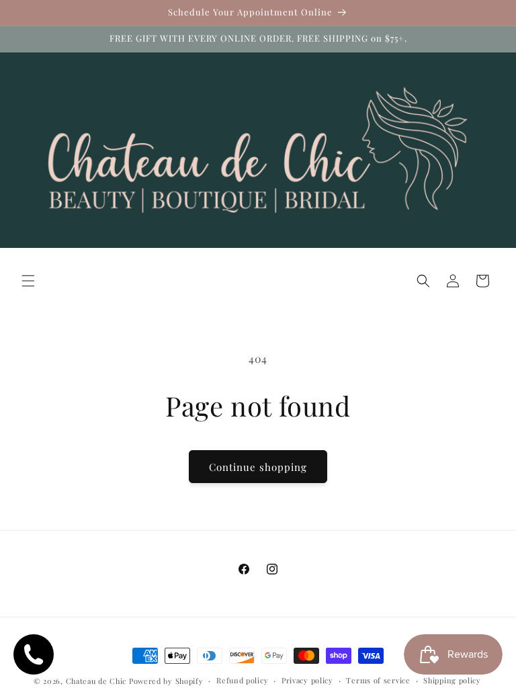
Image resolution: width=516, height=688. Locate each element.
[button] (28, 281)
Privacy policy (307, 680)
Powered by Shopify (166, 681)
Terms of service (378, 680)
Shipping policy (452, 680)
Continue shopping (258, 467)
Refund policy (242, 680)
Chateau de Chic (96, 681)
